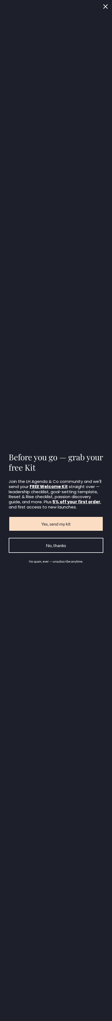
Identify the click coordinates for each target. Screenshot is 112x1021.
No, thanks (56, 545)
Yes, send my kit (56, 523)
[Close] (105, 6)
